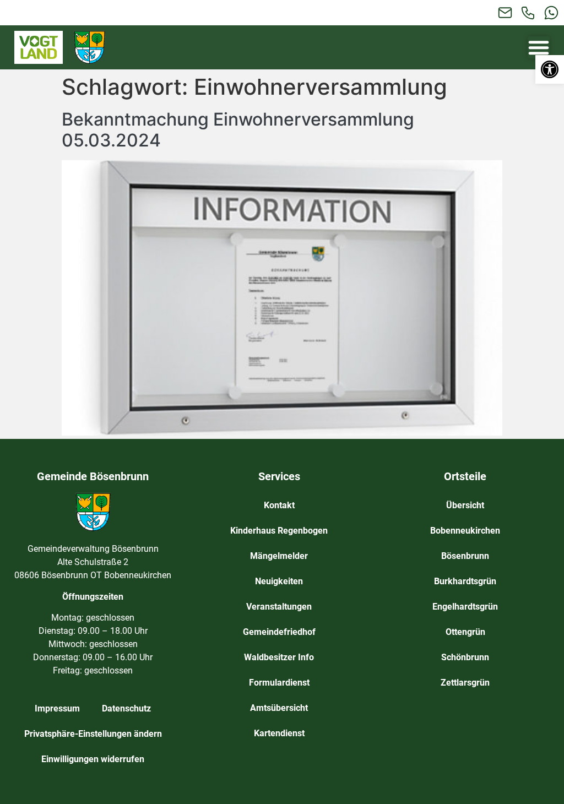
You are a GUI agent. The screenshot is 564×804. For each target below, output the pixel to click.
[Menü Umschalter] (539, 47)
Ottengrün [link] (465, 632)
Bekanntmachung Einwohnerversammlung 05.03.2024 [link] (238, 129)
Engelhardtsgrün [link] (465, 606)
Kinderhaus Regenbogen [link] (279, 530)
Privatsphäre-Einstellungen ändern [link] (93, 734)
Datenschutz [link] (126, 708)
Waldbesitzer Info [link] (279, 657)
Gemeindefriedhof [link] (279, 632)
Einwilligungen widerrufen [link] (92, 759)
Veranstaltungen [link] (279, 606)
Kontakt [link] (279, 505)
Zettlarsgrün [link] (465, 682)
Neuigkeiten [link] (279, 581)
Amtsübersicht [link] (279, 708)
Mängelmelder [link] (279, 556)
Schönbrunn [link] (465, 657)
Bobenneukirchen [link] (465, 530)
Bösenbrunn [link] (465, 556)
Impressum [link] (57, 708)
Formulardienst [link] (279, 682)
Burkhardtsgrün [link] (465, 581)
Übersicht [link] (465, 505)
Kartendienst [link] (279, 733)
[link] (549, 69)
